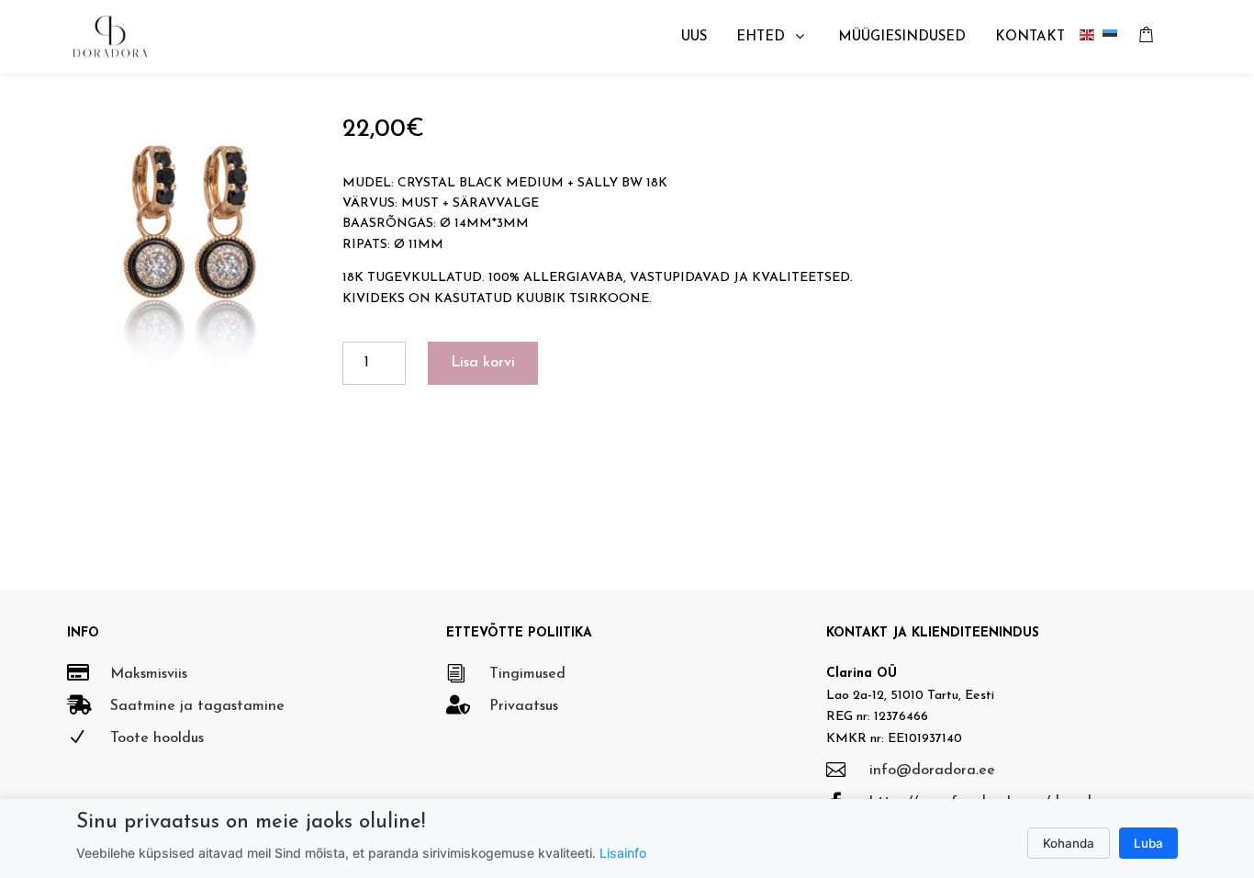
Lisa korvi (483, 362)
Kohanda (1068, 843)
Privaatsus (523, 706)
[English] (1091, 37)
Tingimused (527, 674)
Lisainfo (622, 853)
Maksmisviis (148, 674)
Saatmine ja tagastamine (197, 706)
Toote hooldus (157, 738)
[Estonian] (1114, 37)
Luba (1148, 843)
